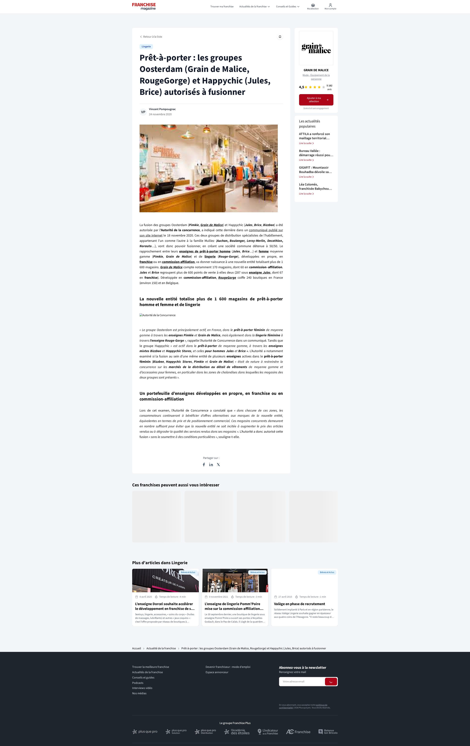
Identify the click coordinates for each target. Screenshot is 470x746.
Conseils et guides (143, 678)
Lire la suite (305, 143)
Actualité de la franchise (161, 648)
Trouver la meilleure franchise (150, 667)
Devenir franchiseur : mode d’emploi (228, 667)
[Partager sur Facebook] (204, 464)
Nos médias (139, 693)
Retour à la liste (152, 37)
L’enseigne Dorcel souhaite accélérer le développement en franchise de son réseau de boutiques (165, 608)
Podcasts (137, 683)
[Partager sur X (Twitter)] (218, 464)
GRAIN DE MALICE (316, 70)
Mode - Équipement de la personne (316, 77)
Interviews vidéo (142, 688)
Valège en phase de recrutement (299, 604)
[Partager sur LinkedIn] (211, 464)
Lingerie (146, 46)
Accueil (136, 648)
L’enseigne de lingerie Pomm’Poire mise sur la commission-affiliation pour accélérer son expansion (232, 608)
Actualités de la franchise (147, 672)
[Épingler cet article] (280, 37)
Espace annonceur (217, 672)
